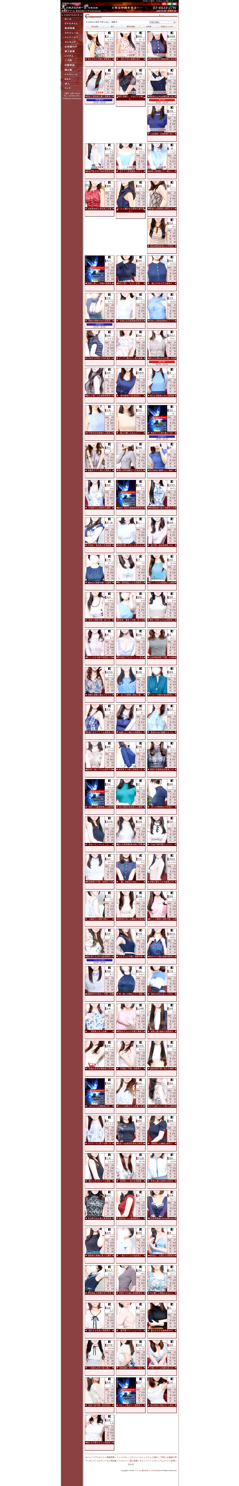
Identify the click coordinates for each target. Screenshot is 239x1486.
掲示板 (113, 1461)
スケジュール (136, 1457)
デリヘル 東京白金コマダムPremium (148, 1470)
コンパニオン (122, 1457)
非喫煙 (148, 26)
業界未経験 (131, 26)
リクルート (123, 1461)
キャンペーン (145, 1461)
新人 (112, 26)
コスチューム (103, 1461)
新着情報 (110, 1457)
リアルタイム (99, 1457)
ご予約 (162, 1457)
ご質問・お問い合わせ (72, 93)
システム (147, 1457)
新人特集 (134, 1461)
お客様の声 (172, 1457)
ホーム (161, 15)
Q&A (155, 1457)
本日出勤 (94, 26)
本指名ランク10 (167, 26)
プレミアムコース (161, 1461)
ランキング (90, 1461)
